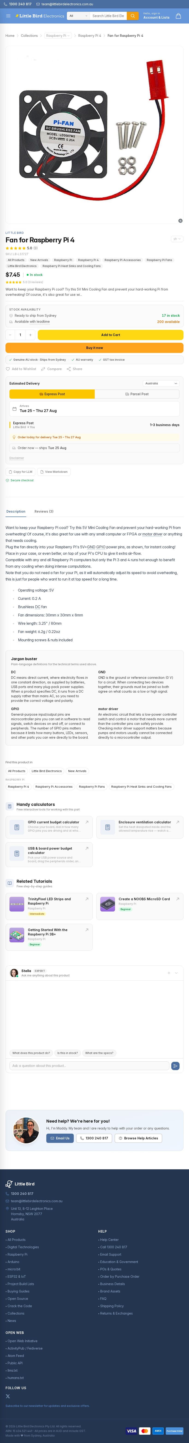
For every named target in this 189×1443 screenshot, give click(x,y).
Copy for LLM (23, 471)
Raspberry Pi (56, 36)
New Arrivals (39, 260)
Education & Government (119, 1262)
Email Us (63, 1138)
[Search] (133, 16)
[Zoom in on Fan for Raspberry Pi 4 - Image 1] (94, 135)
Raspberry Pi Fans (159, 260)
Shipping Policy (112, 1306)
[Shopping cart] (178, 16)
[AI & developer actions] (177, 239)
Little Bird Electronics (22, 266)
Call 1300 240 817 (113, 1247)
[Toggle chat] (176, 973)
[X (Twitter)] (8, 1396)
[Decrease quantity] (10, 335)
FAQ (103, 1299)
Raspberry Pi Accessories (123, 260)
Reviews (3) (44, 511)
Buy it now (94, 348)
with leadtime (40, 321)
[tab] (52, 394)
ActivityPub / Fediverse (25, 1348)
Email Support (110, 1254)
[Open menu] (8, 15)
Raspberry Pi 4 (89, 36)
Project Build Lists (21, 1284)
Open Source (18, 1299)
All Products (16, 260)
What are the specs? (99, 1053)
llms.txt (13, 1370)
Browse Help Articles (141, 1138)
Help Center (109, 1240)
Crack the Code (20, 1306)
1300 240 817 (97, 1138)
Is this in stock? (67, 1053)
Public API (15, 1363)
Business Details (112, 1284)
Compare (54, 369)
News (12, 1321)
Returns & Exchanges (116, 1313)
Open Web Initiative (23, 1341)
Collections (29, 36)
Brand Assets (110, 1291)
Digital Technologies (23, 1247)
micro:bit (14, 1269)
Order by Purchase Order (119, 1276)
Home (10, 36)
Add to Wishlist (24, 369)
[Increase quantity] (30, 335)
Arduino (13, 1262)
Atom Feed (16, 1356)
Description (15, 511)
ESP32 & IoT (17, 1276)
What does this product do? (31, 1053)
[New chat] (169, 973)
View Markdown (56, 471)
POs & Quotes (110, 1269)
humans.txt (16, 1378)
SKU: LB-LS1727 (17, 254)
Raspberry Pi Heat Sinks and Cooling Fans (72, 266)
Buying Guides (19, 1291)
